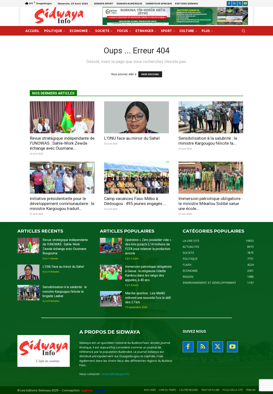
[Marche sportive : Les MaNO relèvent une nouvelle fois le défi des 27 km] (111, 298)
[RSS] (234, 3)
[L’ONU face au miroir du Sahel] (136, 117)
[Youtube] (245, 3)
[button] (243, 31)
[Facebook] (229, 3)
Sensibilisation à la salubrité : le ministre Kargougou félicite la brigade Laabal (65, 291)
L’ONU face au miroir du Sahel (132, 138)
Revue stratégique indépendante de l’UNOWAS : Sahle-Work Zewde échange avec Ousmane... (62, 143)
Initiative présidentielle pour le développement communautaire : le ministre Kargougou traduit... (62, 203)
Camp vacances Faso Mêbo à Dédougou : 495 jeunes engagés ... (135, 201)
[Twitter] (240, 3)
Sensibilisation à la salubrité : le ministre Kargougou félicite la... (207, 141)
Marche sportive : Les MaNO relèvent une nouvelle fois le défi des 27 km (148, 297)
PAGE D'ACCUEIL (150, 74)
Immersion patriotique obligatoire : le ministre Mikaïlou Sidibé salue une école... (210, 203)
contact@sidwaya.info (115, 374)
